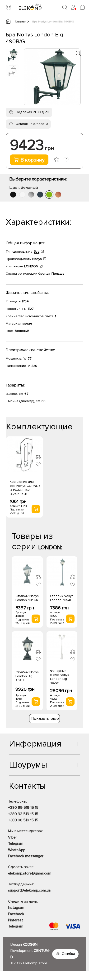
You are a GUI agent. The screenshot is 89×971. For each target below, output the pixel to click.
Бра (36, 252)
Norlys (37, 259)
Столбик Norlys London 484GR (27, 598)
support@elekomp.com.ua (29, 890)
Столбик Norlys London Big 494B (27, 676)
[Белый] (22, 194)
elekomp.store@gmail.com (29, 873)
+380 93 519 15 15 (23, 814)
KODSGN (30, 944)
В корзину (32, 160)
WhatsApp (16, 850)
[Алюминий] (31, 194)
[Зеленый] (49, 194)
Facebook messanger (25, 856)
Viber (12, 837)
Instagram (16, 907)
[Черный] (13, 194)
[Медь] (58, 194)
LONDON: (50, 547)
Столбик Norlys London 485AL (61, 598)
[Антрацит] (40, 194)
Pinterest (15, 920)
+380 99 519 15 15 (23, 807)
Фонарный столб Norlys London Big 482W (59, 677)
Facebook (16, 914)
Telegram (15, 843)
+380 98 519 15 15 (23, 820)
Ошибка (68, 953)
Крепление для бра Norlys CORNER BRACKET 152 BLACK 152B (25, 488)
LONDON (31, 266)
